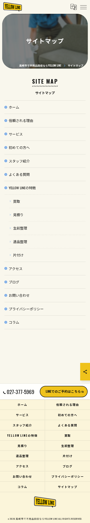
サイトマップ (68, 486)
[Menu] (83, 7)
